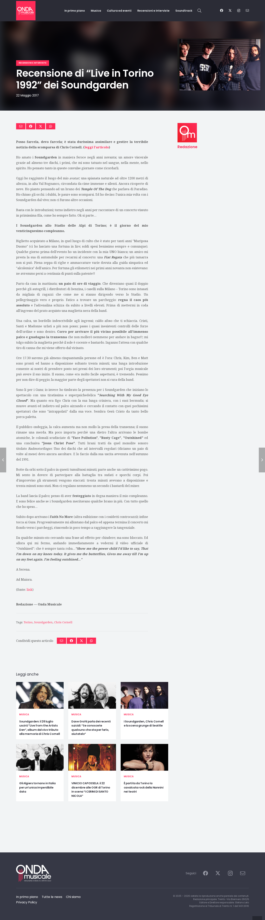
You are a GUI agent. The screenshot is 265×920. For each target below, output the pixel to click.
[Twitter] (230, 10)
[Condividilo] (30, 126)
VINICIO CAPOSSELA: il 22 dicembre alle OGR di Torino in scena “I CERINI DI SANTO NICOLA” (90, 789)
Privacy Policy (26, 902)
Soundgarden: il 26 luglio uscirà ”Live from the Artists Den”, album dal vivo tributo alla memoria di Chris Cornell (39, 728)
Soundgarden (43, 622)
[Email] (247, 10)
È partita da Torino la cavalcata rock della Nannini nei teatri (144, 787)
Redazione (24, 604)
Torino (28, 622)
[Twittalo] (40, 126)
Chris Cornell (63, 622)
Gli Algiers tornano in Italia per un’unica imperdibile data (37, 787)
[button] (199, 10)
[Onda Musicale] (26, 10)
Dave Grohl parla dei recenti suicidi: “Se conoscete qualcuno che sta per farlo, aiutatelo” (91, 728)
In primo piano (27, 897)
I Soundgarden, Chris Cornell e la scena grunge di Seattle (144, 724)
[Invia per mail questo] (20, 126)
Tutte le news (52, 897)
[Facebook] (221, 10)
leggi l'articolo (97, 147)
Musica (24, 714)
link (29, 589)
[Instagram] (238, 10)
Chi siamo (73, 897)
